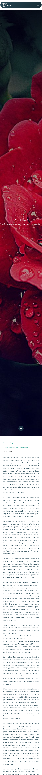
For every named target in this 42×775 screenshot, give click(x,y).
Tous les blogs (8, 443)
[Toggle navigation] (38, 5)
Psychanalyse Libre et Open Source (17, 447)
